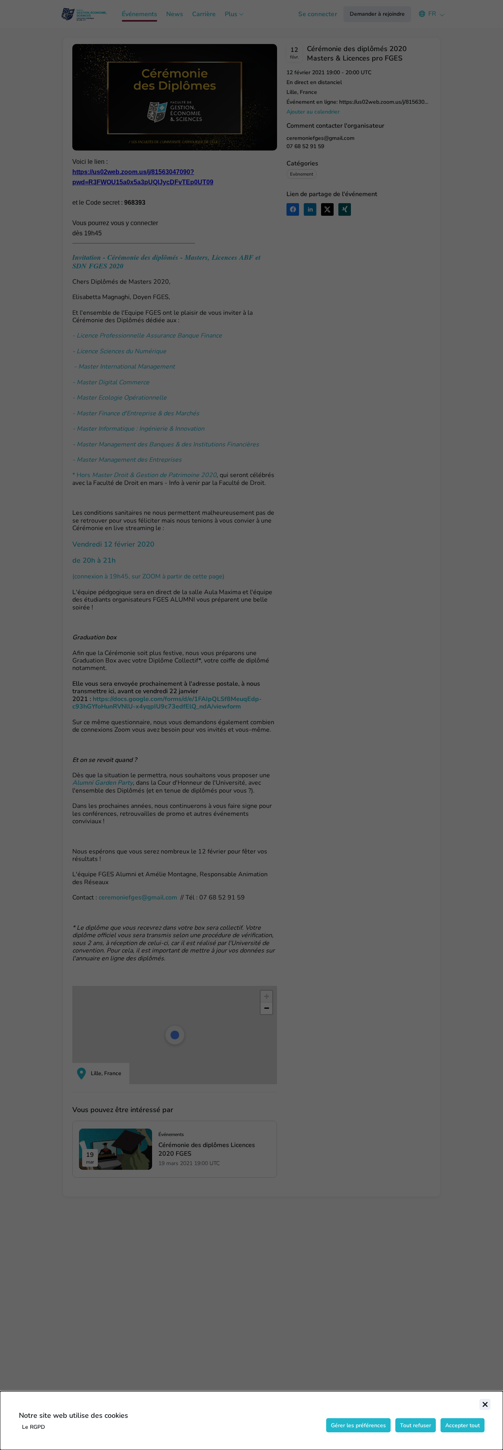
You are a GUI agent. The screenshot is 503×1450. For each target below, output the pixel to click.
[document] (251, 1420)
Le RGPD (33, 1427)
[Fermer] (484, 1404)
